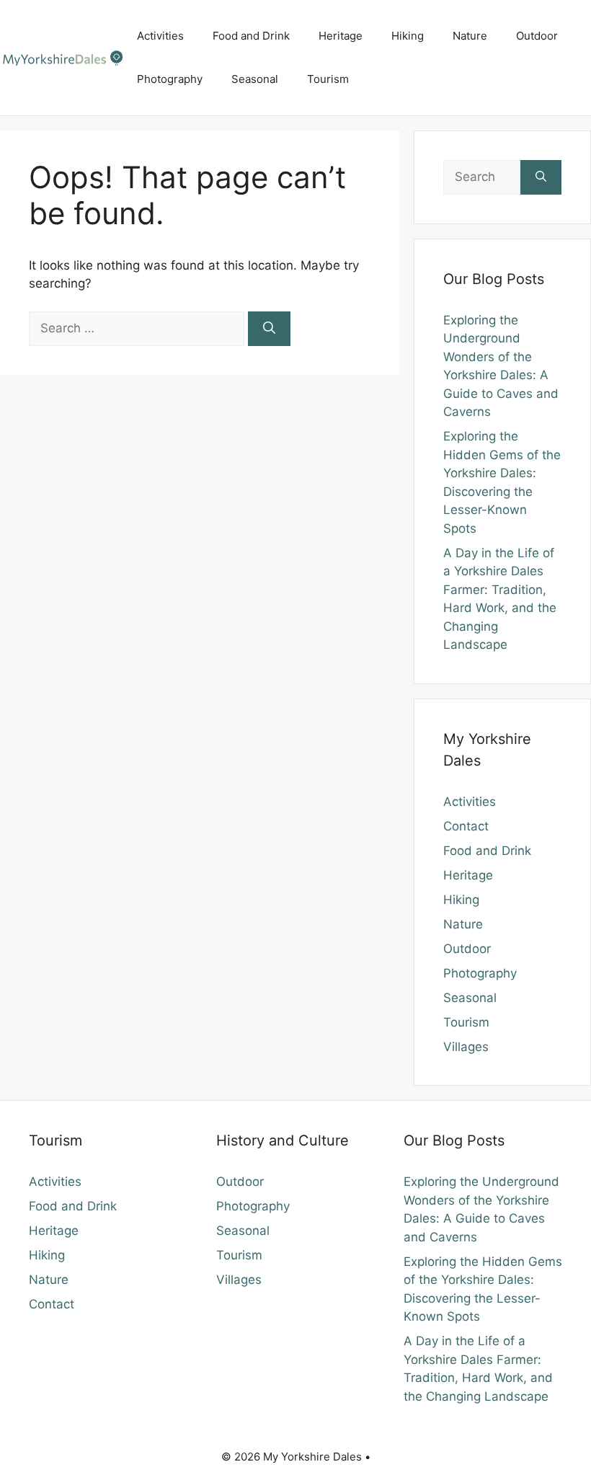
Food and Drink (251, 36)
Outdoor (537, 36)
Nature (470, 36)
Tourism (328, 79)
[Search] (269, 328)
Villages (466, 1047)
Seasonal (254, 79)
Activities (160, 36)
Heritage (341, 36)
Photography (170, 79)
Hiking (407, 36)
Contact (466, 826)
